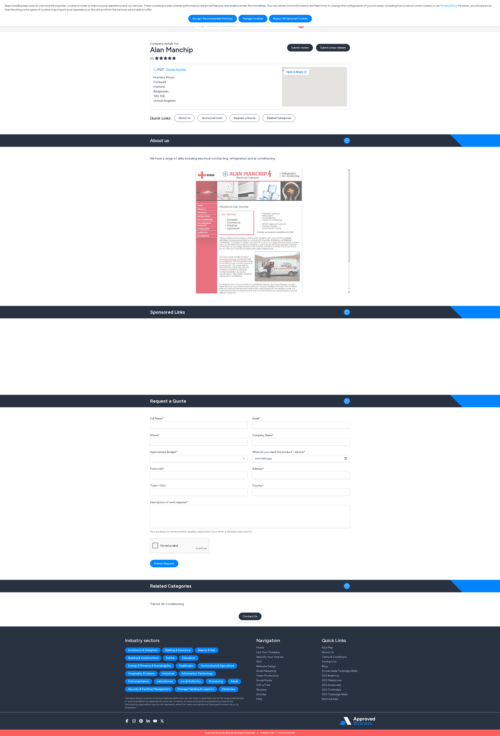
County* (257, 485)
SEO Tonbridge (331, 689)
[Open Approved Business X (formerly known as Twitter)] (162, 721)
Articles (261, 694)
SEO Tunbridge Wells (335, 694)
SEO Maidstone (331, 680)
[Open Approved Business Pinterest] (141, 721)
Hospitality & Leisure (141, 673)
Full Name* (156, 418)
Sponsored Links (212, 118)
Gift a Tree (263, 685)
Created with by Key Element (277, 732)
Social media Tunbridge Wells (340, 671)
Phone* (155, 435)
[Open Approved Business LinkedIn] (148, 721)
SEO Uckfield (330, 699)
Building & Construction (143, 658)
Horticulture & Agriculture (217, 665)
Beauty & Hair (206, 650)
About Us (184, 118)
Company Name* (262, 435)
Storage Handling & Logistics (196, 689)
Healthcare (186, 665)
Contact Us (250, 616)
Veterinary (228, 689)
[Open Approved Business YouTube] (155, 721)
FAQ (259, 699)
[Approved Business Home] (357, 721)
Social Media (264, 680)
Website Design (266, 666)
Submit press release (333, 47)
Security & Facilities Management (149, 689)
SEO (259, 661)
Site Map (327, 647)
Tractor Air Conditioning (167, 604)
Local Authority (191, 681)
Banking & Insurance (177, 650)
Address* (258, 468)
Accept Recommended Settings (212, 18)
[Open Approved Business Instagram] (134, 721)
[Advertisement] (250, 355)
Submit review (300, 47)
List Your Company (268, 652)
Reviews (261, 689)
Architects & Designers (142, 650)
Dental (170, 658)
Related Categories (279, 118)
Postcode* (157, 468)
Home (260, 647)
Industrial (168, 673)
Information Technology (197, 673)
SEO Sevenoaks (331, 685)
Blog (325, 666)
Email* (256, 418)
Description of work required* (169, 502)
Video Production (267, 675)
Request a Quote (244, 118)
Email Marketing (266, 671)
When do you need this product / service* (278, 452)
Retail (234, 681)
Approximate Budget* (164, 452)
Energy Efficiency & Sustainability (149, 665)
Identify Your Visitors (270, 657)
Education (188, 658)
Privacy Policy (448, 5)
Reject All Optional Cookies (290, 18)
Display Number (176, 69)
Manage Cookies (253, 18)
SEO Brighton (330, 675)
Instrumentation (138, 681)
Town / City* (158, 485)
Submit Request (164, 563)
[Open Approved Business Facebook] (127, 721)
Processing (216, 681)
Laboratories (165, 681)
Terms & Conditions (334, 657)
